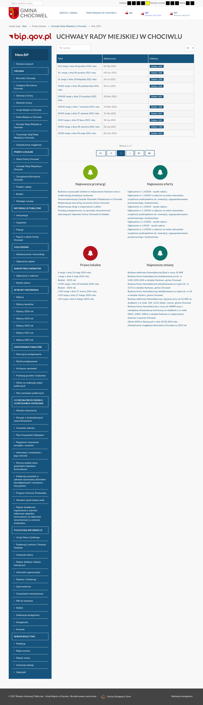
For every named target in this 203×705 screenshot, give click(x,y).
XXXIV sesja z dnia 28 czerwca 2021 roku (79, 126)
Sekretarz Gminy (24, 95)
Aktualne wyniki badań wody (30, 500)
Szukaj (41, 3)
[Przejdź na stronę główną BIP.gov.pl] (30, 37)
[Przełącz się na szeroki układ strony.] (192, 3)
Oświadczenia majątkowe (29, 145)
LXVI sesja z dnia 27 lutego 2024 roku (77, 295)
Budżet (19, 194)
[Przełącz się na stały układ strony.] (188, 3)
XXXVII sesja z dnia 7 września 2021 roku (79, 106)
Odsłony (154, 58)
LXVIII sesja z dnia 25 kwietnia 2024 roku (78, 284)
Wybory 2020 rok (24, 325)
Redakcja (21, 643)
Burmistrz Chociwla (25, 78)
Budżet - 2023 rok (67, 280)
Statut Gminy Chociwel (27, 159)
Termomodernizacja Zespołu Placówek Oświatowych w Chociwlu (90, 199)
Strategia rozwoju (25, 201)
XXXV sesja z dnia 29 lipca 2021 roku (76, 120)
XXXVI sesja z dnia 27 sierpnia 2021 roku (78, 113)
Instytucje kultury (24, 555)
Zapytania (21, 222)
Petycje (19, 229)
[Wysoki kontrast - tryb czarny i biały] (138, 3)
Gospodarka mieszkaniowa (29, 593)
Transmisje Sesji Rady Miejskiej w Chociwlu (26, 136)
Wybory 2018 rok (24, 311)
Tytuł (60, 58)
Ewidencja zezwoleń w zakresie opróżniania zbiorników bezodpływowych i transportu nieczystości (30, 481)
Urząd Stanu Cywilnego (28, 537)
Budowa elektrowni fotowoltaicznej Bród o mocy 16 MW (155, 272)
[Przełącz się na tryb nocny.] (134, 3)
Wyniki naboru (23, 283)
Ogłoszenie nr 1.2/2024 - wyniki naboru (147, 221)
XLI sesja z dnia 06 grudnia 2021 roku (77, 72)
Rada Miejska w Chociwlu (29, 117)
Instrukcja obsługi (25, 665)
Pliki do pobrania (24, 601)
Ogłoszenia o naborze (27, 275)
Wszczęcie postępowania (28, 354)
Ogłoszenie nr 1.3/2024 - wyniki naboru (147, 206)
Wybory (20, 297)
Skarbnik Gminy (24, 103)
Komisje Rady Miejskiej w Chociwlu (27, 126)
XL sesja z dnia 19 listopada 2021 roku (77, 79)
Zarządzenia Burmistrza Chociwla (27, 178)
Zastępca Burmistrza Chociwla (25, 87)
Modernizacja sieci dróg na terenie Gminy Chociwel (83, 203)
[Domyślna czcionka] (172, 3)
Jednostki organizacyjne (28, 572)
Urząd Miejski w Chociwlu (29, 110)
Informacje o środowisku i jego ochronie (28, 454)
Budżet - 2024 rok (67, 287)
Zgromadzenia (23, 586)
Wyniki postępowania (26, 361)
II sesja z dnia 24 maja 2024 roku (74, 272)
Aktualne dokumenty (26, 410)
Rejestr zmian (23, 658)
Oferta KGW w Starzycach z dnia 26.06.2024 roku (153, 321)
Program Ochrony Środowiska (31, 493)
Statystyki (21, 672)
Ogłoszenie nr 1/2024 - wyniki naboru (146, 225)
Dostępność (22, 622)
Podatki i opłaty (23, 187)
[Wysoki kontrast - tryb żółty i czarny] (148, 3)
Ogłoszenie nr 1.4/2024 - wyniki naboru (147, 191)
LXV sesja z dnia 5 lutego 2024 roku (76, 299)
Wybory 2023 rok (24, 340)
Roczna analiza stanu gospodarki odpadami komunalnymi (26, 466)
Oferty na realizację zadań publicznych (28, 384)
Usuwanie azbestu (25, 428)
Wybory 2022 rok (24, 332)
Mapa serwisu (23, 650)
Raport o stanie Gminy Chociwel (26, 238)
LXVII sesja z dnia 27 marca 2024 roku (77, 291)
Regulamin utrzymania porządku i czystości (26, 444)
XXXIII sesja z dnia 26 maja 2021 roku (77, 133)
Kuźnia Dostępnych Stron (119, 696)
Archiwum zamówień (26, 368)
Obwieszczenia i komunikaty (30, 254)
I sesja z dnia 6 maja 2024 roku (73, 276)
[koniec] (150, 153)
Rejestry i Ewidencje (26, 579)
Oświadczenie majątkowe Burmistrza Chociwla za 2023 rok (157, 325)
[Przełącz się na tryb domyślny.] (129, 3)
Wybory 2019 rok (24, 318)
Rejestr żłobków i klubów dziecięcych (27, 563)
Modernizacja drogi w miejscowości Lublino (79, 206)
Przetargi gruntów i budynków (31, 375)
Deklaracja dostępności (27, 615)
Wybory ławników (24, 304)
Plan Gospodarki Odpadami (30, 435)
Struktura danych (24, 64)
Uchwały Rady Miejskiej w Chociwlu (28, 168)
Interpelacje (22, 215)
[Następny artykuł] (139, 153)
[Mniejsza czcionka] (168, 3)
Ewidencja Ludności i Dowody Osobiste (30, 546)
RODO (19, 608)
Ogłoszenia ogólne (25, 261)
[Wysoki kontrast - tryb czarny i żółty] (143, 3)
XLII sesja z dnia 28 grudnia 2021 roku (77, 66)
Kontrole (20, 629)
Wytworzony (110, 58)
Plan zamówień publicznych (30, 393)
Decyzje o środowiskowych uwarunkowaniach (28, 419)
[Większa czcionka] (177, 3)
